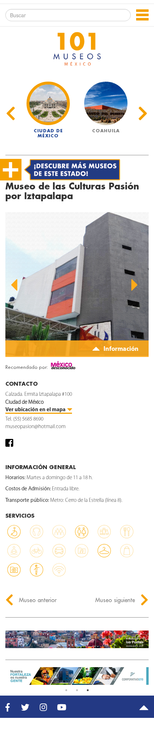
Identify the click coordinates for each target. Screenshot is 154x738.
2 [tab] (77, 690)
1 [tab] (66, 690)
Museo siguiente (116, 600)
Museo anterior (37, 600)
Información (120, 349)
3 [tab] (87, 690)
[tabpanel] (77, 676)
